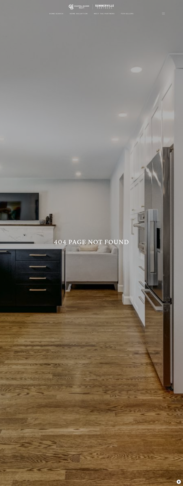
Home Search (56, 14)
